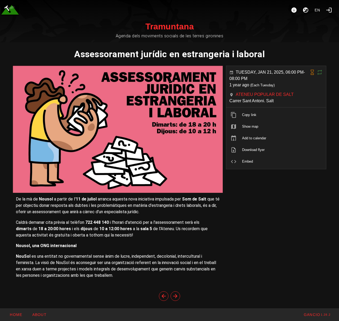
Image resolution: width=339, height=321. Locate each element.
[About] (294, 10)
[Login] (329, 10)
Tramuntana (169, 26)
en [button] (317, 10)
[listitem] (276, 115)
